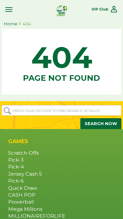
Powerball (21, 202)
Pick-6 (16, 181)
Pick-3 (16, 160)
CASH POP (21, 195)
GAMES (18, 141)
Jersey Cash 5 (25, 174)
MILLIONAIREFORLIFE (36, 216)
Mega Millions (25, 209)
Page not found (61, 61)
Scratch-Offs (23, 153)
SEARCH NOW (101, 123)
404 (27, 23)
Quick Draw (22, 188)
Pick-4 (16, 167)
